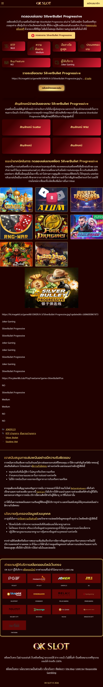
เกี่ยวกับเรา (49, 668)
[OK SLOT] (44, 3)
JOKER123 (11, 429)
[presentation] (16, 200)
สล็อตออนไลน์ (29, 569)
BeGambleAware (78, 488)
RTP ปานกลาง (12, 433)
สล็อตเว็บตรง (12, 668)
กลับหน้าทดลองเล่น (51, 88)
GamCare (40, 491)
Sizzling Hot (12, 441)
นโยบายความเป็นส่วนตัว (31, 668)
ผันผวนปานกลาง (28, 433)
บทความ (80, 668)
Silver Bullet (12, 437)
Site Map (70, 668)
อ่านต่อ (88, 78)
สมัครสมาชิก (93, 3)
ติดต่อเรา (60, 668)
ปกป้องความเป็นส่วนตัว (27, 518)
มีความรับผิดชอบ (39, 466)
